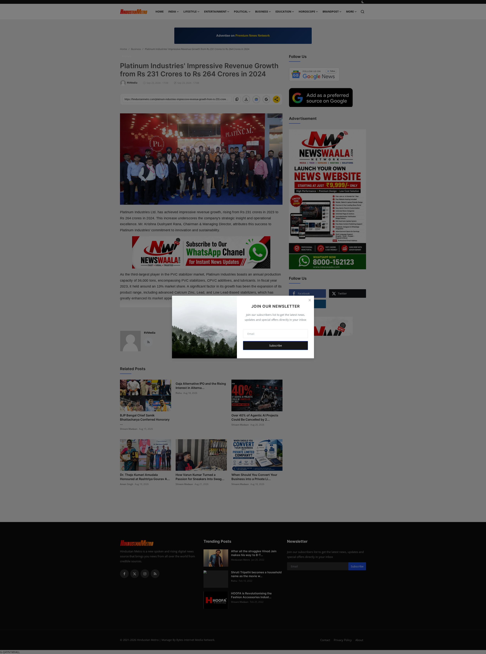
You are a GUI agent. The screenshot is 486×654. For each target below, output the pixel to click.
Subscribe (275, 345)
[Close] (309, 300)
